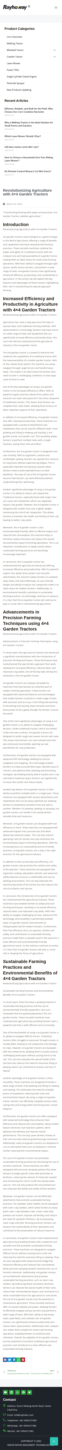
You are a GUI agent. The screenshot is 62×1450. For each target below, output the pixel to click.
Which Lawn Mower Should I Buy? (23, 136)
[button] (5, 1360)
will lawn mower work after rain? (22, 147)
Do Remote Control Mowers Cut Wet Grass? (28, 171)
